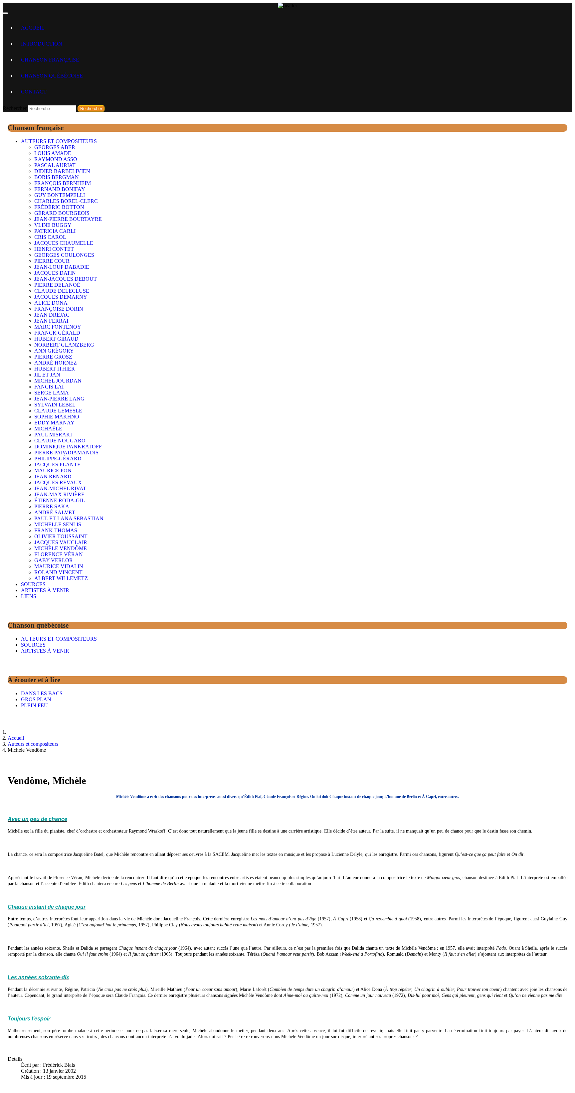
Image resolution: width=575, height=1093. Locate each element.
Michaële (48, 428)
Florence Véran (58, 554)
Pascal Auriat (55, 165)
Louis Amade (52, 153)
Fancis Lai (49, 387)
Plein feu (34, 705)
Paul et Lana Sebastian (68, 518)
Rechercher (15, 108)
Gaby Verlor (53, 560)
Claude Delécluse (61, 291)
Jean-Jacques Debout (65, 279)
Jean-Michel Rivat (60, 488)
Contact (34, 91)
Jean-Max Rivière (59, 494)
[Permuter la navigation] (5, 13)
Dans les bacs (42, 693)
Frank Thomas (55, 530)
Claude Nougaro (60, 440)
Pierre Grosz (53, 357)
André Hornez (55, 363)
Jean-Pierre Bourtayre (68, 219)
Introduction (41, 44)
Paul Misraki (53, 434)
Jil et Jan (47, 375)
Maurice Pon (53, 470)
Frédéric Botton (59, 207)
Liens (28, 596)
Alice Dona (51, 303)
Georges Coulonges (64, 255)
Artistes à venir (45, 590)
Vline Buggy (53, 225)
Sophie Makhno (56, 416)
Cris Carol (50, 237)
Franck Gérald (57, 333)
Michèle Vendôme (60, 548)
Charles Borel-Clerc (66, 201)
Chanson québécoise (52, 75)
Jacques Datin (55, 273)
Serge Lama (51, 392)
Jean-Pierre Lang (59, 398)
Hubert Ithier (54, 369)
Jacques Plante (57, 464)
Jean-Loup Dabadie (61, 267)
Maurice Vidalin (58, 566)
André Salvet (54, 512)
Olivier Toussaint (61, 536)
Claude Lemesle (58, 410)
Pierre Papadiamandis (66, 452)
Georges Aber (54, 147)
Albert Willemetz (61, 578)
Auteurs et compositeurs (59, 141)
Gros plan (36, 699)
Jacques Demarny (60, 297)
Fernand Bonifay (59, 189)
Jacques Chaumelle (63, 243)
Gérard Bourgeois (62, 213)
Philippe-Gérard (58, 458)
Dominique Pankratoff (68, 446)
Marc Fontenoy (57, 327)
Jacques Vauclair (60, 542)
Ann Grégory (54, 351)
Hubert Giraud (56, 339)
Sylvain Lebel (55, 404)
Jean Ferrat (51, 321)
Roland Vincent (58, 572)
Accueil (33, 28)
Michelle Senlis (57, 524)
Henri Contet (54, 249)
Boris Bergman (56, 177)
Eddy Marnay (54, 422)
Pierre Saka (51, 506)
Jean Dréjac (52, 315)
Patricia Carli (55, 231)
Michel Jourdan (58, 381)
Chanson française (50, 60)
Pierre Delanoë (57, 285)
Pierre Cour (52, 261)
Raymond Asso (55, 159)
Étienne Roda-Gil (59, 500)
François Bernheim (62, 183)
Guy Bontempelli (59, 195)
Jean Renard (53, 476)
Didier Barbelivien (62, 171)
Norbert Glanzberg (64, 345)
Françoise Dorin (58, 309)
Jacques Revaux (58, 482)
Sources (33, 584)
